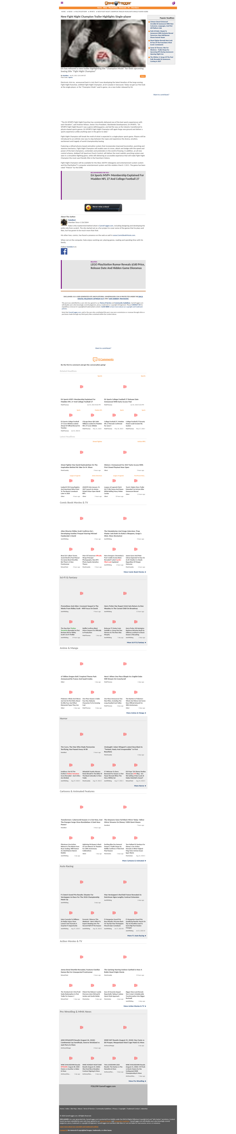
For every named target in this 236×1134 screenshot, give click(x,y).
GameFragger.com (106, 226)
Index (67, 1109)
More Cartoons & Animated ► (134, 861)
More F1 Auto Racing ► (137, 936)
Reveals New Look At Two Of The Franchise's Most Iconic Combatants (161, 43)
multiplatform (81, 12)
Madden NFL (98, 410)
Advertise (144, 1109)
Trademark (130, 1109)
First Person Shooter (140, 476)
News (99, 8)
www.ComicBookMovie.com (124, 235)
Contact (137, 1109)
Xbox (105, 8)
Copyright (122, 1109)
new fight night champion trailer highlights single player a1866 (122, 12)
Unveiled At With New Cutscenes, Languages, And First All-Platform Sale (161, 25)
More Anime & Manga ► (136, 713)
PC (129, 8)
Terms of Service (105, 303)
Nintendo (122, 8)
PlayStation (113, 8)
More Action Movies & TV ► (135, 1006)
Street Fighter (97, 442)
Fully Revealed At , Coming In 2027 (161, 59)
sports (92, 12)
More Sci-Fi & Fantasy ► (137, 643)
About (80, 1109)
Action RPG (141, 442)
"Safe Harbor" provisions (118, 299)
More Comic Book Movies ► (135, 572)
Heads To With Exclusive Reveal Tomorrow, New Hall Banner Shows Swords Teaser (161, 34)
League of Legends (75, 476)
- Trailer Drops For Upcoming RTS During (161, 51)
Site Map (74, 1109)
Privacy (115, 1109)
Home (63, 12)
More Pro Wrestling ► (138, 1081)
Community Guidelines (122, 303)
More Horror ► (140, 786)
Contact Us (63, 1130)
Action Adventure (97, 476)
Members (135, 8)
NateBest (65, 75)
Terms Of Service (89, 1109)
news (70, 12)
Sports (70, 77)
